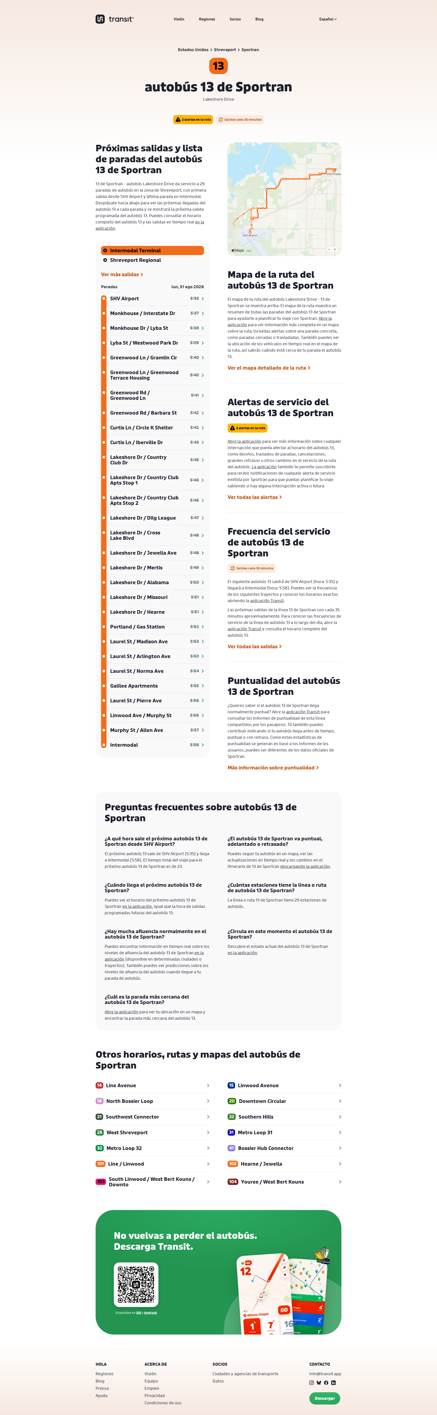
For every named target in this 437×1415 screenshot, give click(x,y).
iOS (138, 1312)
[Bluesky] (319, 1383)
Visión (179, 19)
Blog (259, 19)
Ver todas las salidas (252, 646)
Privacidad (155, 1395)
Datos (218, 1380)
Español (326, 19)
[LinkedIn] (333, 1382)
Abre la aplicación (244, 441)
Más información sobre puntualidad (271, 767)
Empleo (152, 1388)
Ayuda (101, 1395)
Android (150, 1312)
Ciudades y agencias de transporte (245, 1373)
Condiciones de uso (163, 1402)
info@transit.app (325, 1373)
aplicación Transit (267, 600)
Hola (101, 1364)
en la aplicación (137, 906)
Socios (235, 19)
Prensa (102, 1388)
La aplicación (264, 466)
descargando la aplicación (305, 866)
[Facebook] (326, 1382)
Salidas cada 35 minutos (243, 119)
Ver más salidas (120, 274)
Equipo (151, 1380)
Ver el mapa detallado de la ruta (267, 368)
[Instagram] (311, 1382)
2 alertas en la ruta (196, 119)
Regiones (207, 19)
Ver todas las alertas (253, 497)
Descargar (325, 1398)
